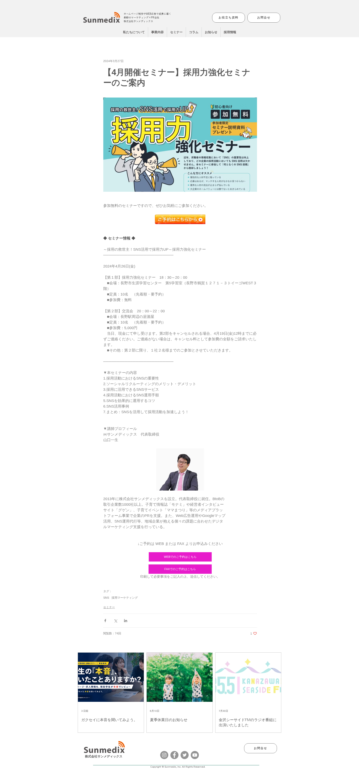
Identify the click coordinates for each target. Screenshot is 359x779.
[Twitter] (185, 755)
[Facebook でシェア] (105, 621)
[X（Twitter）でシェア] (115, 621)
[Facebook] (174, 755)
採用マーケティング (125, 597)
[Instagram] (164, 755)
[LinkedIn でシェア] (126, 621)
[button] (157, 32)
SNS (106, 597)
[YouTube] (195, 755)
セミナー (109, 607)
